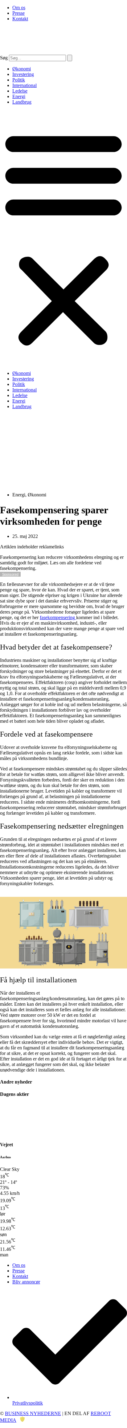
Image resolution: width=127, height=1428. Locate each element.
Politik (18, 79)
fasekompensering (58, 617)
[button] (63, 238)
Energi (18, 96)
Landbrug (21, 102)
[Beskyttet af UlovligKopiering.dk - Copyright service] (22, 1420)
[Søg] (69, 58)
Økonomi (21, 68)
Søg (4, 57)
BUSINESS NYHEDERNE (33, 1413)
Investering (23, 74)
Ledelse (19, 90)
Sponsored (10, 574)
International (24, 85)
